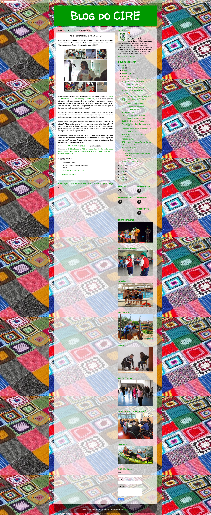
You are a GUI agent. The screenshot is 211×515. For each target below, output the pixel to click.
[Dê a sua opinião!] (93, 146)
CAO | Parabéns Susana (130, 145)
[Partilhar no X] (95, 146)
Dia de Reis (126, 150)
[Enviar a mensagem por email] (91, 146)
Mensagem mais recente (70, 183)
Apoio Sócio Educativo (73, 149)
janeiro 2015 (126, 76)
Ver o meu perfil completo (127, 56)
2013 (123, 168)
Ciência (90, 151)
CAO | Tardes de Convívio (131, 84)
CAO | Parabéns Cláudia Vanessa (133, 118)
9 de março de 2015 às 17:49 (73, 170)
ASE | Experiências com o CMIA (133, 82)
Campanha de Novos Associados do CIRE (136, 128)
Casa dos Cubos (99, 149)
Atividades (89, 149)
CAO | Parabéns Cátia (129, 131)
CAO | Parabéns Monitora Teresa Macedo (136, 142)
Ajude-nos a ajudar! (129, 112)
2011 (122, 174)
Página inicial (89, 183)
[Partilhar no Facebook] (97, 146)
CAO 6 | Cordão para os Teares (133, 107)
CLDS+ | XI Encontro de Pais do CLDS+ (135, 121)
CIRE (95, 151)
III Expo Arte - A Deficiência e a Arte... (135, 90)
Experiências (69, 154)
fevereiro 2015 (127, 73)
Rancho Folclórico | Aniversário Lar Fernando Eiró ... (134, 135)
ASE (83, 149)
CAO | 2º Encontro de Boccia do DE (134, 79)
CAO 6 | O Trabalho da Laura (132, 109)
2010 (123, 177)
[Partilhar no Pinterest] (99, 146)
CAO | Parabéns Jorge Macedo (133, 104)
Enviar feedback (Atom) (75, 188)
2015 (123, 68)
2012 (123, 171)
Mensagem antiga (104, 183)
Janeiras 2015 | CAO (129, 148)
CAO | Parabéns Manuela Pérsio (133, 87)
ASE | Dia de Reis (128, 139)
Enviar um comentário (68, 175)
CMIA (100, 151)
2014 (123, 165)
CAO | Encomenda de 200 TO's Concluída (136, 96)
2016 (123, 65)
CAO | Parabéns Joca (129, 158)
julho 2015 (126, 70)
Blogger (125, 509)
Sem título (125, 93)
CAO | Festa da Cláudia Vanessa (133, 115)
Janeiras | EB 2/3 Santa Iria (131, 161)
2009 (123, 180)
